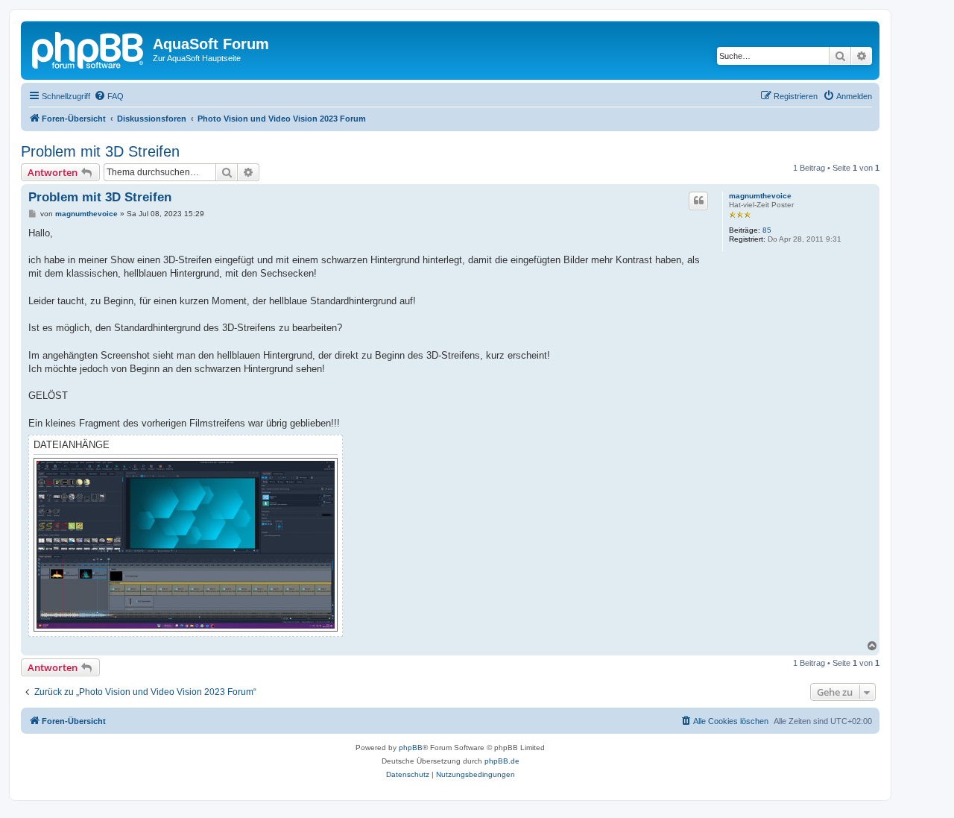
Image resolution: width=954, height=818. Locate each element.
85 (766, 230)
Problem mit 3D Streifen (100, 151)
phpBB (411, 747)
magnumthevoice (760, 196)
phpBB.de (501, 761)
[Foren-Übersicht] (89, 48)
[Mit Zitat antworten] (698, 201)
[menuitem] (109, 96)
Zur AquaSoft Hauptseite (197, 58)
